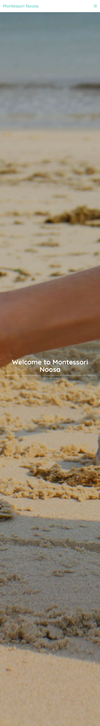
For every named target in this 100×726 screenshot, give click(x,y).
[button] (95, 6)
